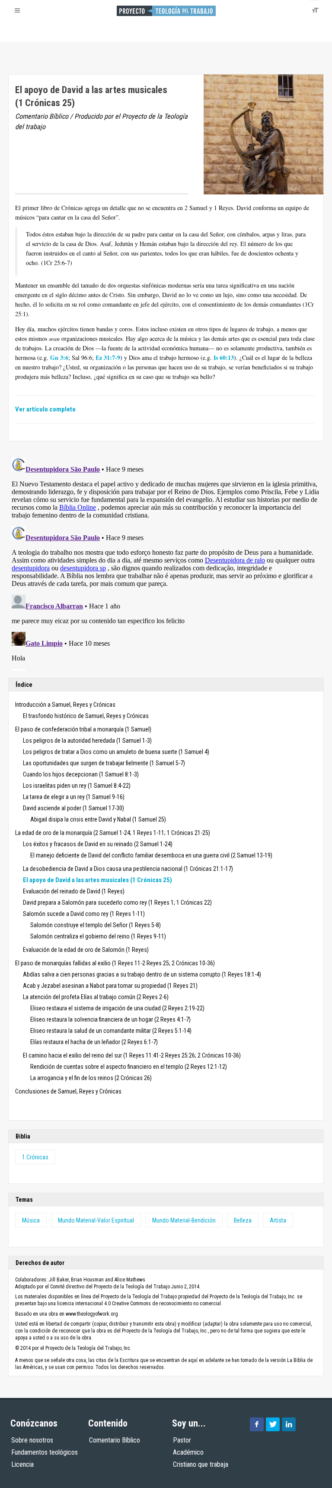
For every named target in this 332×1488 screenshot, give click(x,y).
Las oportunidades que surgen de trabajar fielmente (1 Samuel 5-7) (104, 763)
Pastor (182, 1440)
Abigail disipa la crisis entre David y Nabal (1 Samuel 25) (98, 819)
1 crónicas (35, 1157)
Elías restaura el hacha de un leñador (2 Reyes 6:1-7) (94, 1041)
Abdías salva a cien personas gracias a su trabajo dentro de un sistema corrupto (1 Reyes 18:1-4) (142, 974)
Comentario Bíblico (114, 1440)
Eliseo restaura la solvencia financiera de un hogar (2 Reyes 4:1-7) (110, 1019)
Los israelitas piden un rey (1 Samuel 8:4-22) (77, 785)
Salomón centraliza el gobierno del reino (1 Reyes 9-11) (98, 936)
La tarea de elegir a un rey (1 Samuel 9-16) (73, 796)
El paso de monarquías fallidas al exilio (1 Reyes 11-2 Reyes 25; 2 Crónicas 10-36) (115, 963)
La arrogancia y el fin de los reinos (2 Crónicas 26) (91, 1077)
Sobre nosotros (32, 1440)
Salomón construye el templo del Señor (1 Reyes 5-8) (95, 925)
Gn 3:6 (59, 357)
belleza (243, 1220)
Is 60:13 (224, 357)
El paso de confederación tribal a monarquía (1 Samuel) (83, 729)
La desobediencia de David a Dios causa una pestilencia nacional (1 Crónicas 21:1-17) (128, 868)
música (31, 1220)
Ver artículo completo (45, 409)
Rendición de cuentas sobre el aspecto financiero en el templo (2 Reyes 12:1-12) (128, 1066)
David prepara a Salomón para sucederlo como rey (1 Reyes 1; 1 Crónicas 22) (117, 902)
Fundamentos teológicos (44, 1452)
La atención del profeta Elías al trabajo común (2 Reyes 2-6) (96, 996)
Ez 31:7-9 (108, 357)
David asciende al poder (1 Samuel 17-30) (73, 808)
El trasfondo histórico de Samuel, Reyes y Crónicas (86, 715)
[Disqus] (166, 562)
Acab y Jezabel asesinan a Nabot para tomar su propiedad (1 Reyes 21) (110, 985)
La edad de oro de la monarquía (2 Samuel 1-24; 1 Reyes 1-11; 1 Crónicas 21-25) (112, 832)
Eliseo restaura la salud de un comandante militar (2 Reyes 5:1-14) (111, 1030)
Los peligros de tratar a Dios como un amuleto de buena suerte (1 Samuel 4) (116, 751)
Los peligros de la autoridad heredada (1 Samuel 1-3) (87, 740)
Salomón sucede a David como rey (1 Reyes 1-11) (84, 913)
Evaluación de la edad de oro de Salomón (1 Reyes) (86, 949)
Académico (188, 1452)
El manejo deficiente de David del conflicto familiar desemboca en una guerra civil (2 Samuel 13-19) (151, 855)
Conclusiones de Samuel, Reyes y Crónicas (68, 1091)
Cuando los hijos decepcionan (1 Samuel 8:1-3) (81, 774)
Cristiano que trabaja (200, 1464)
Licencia (22, 1464)
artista (278, 1220)
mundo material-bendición (184, 1220)
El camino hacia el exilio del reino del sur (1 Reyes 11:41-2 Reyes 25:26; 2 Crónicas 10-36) (132, 1055)
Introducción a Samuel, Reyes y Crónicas (65, 704)
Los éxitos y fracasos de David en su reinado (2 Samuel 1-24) (97, 844)
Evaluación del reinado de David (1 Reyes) (73, 891)
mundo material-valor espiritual (96, 1220)
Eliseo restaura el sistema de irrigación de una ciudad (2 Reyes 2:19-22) (117, 1008)
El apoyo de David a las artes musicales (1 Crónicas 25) (97, 880)
